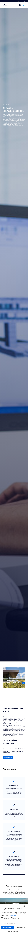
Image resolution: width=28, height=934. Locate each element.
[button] (23, 676)
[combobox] (24, 906)
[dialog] (14, 919)
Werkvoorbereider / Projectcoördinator (14, 681)
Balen (9, 685)
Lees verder (13, 915)
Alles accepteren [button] (7, 927)
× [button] (26, 906)
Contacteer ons (8, 757)
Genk (12, 685)
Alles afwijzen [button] (21, 927)
